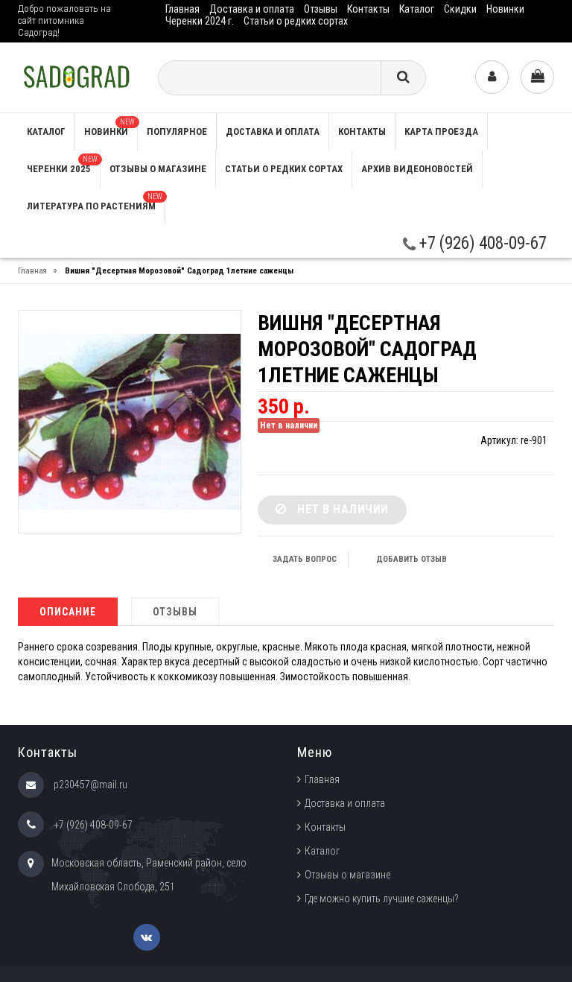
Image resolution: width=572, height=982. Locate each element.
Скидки (460, 9)
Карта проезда (441, 131)
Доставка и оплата (251, 9)
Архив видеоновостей (417, 168)
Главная (182, 9)
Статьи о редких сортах (296, 21)
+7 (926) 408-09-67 (481, 243)
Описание (67, 612)
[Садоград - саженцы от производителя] (76, 76)
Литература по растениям (94, 202)
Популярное (177, 131)
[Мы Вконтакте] (146, 937)
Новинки (505, 9)
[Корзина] (537, 77)
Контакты (368, 9)
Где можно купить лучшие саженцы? (382, 899)
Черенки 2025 (62, 164)
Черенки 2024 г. (199, 21)
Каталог (416, 9)
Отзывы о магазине (157, 168)
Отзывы (320, 9)
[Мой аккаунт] (492, 77)
